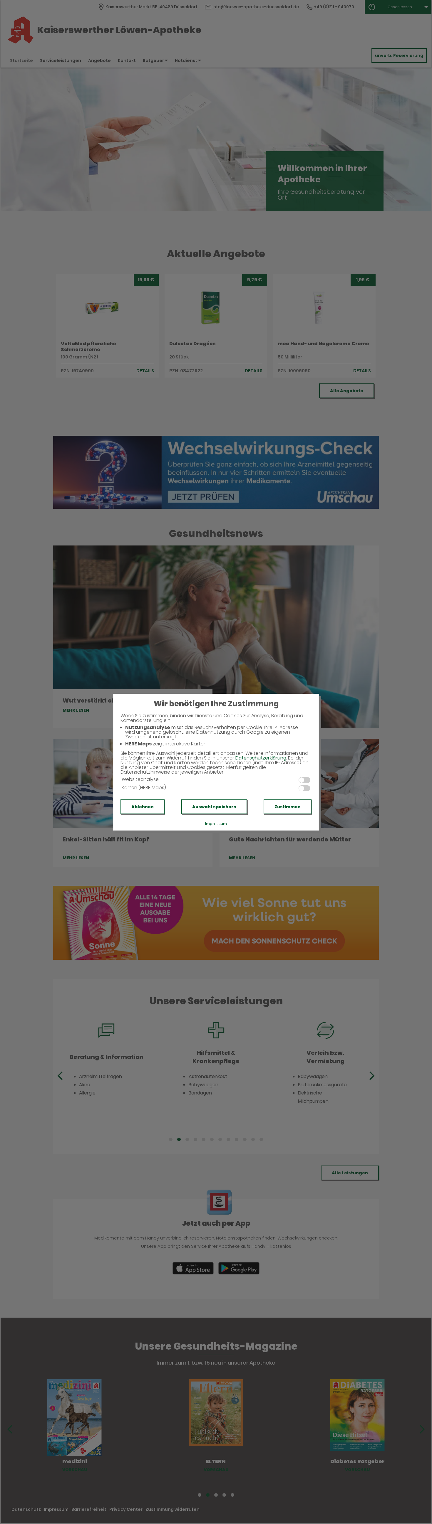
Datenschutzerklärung (260, 758)
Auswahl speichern (214, 807)
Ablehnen (142, 807)
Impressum (216, 823)
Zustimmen (287, 807)
